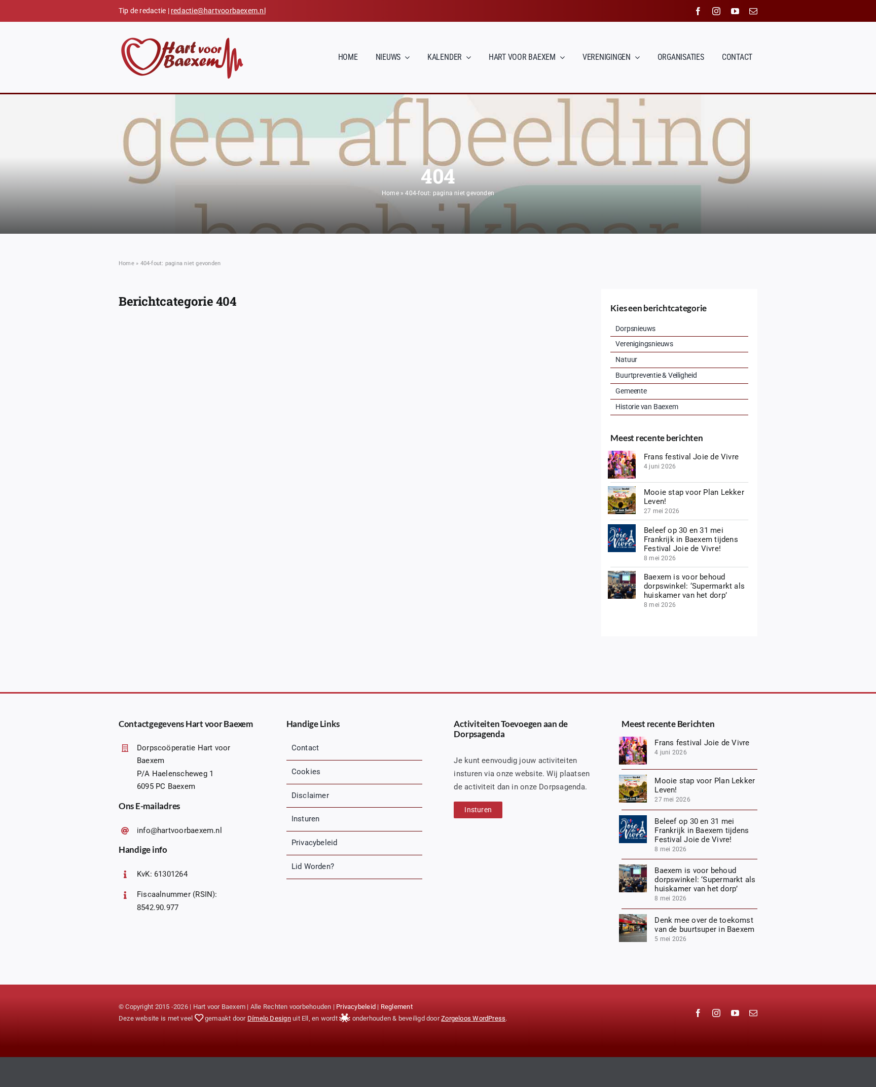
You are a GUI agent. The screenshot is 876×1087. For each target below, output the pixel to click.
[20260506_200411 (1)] (622, 574)
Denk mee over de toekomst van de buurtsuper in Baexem (704, 925)
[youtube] (735, 11)
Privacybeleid (356, 1006)
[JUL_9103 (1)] (622, 454)
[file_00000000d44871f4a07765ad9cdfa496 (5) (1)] (622, 489)
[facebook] (698, 11)
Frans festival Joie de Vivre (691, 456)
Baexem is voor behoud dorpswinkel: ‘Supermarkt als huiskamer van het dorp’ (694, 586)
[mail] (753, 11)
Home (390, 193)
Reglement (397, 1006)
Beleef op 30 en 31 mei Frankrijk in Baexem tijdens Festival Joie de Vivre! (691, 539)
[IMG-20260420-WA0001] (633, 917)
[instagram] (716, 11)
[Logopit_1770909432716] (622, 527)
